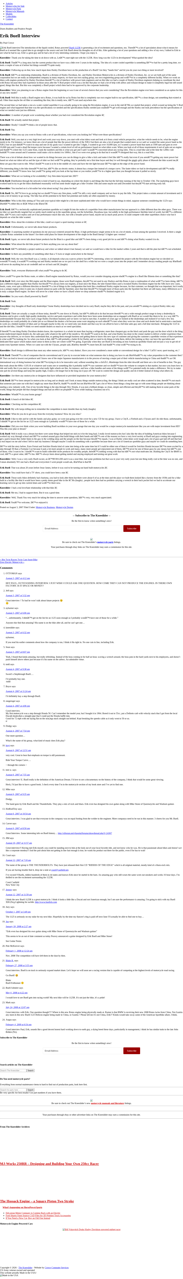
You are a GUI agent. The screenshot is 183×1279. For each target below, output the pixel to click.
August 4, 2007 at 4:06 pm (18, 706)
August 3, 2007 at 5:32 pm (18, 595)
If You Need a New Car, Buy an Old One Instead (28, 1218)
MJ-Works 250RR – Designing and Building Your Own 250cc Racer (49, 1164)
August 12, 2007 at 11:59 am (19, 894)
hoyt (8, 745)
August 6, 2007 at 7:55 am (18, 775)
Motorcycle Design (64, 507)
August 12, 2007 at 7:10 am (18, 860)
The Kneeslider (7, 24)
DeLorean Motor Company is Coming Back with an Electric (33, 1213)
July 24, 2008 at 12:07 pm (17, 1007)
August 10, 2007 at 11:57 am (19, 843)
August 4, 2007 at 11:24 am (18, 691)
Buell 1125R (75, 47)
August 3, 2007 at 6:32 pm (18, 632)
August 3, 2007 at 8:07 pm (18, 652)
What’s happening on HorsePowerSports (22, 1207)
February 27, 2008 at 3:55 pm (19, 965)
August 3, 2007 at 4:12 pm (18, 578)
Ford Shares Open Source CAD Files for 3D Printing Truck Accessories (38, 1215)
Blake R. (10, 960)
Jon (7, 921)
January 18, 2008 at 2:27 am (18, 926)
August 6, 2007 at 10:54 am (18, 814)
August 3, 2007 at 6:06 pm (18, 613)
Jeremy (9, 890)
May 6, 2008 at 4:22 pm (16, 992)
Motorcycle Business (45, 507)
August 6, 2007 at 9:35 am (18, 794)
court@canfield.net (59, 870)
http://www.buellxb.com (46, 902)
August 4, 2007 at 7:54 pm (18, 731)
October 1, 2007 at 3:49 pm (18, 912)
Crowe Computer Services (57, 1267)
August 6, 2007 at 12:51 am (18, 750)
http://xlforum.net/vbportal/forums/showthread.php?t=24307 (85, 833)
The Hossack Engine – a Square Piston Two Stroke (37, 1201)
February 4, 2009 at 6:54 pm (18, 1024)
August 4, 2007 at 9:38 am (18, 669)
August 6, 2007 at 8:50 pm (18, 828)
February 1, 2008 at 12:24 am (19, 951)
